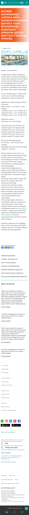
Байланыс (4, 403)
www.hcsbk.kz (22, 208)
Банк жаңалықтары (8, 262)
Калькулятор (4, 381)
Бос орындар (5, 372)
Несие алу (12, 475)
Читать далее (5, 307)
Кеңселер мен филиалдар (8, 410)
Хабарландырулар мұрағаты (12, 269)
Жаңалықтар (4, 369)
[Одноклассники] (4, 248)
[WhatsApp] (11, 248)
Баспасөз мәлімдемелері (10, 266)
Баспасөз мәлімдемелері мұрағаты (14, 276)
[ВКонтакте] (2, 248)
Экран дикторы (5, 397)
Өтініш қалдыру (6, 452)
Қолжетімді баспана (7, 479)
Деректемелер (5, 406)
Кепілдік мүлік (5, 394)
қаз (21, 2)
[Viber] (9, 248)
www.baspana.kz (18, 153)
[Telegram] (13, 248)
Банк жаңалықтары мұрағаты (12, 273)
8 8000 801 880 (11, 448)
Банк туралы (4, 365)
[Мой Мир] (6, 248)
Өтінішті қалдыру (13, 2)
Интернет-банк (5, 378)
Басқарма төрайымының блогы (10, 483)
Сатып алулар (5, 390)
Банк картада (8, 432)
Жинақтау (4, 475)
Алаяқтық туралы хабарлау (8, 462)
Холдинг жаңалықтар (9, 259)
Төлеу (16, 479)
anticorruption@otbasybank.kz (15, 501)
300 (6, 443)
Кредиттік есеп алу (6, 385)
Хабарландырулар (8, 256)
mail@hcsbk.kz (5, 455)
